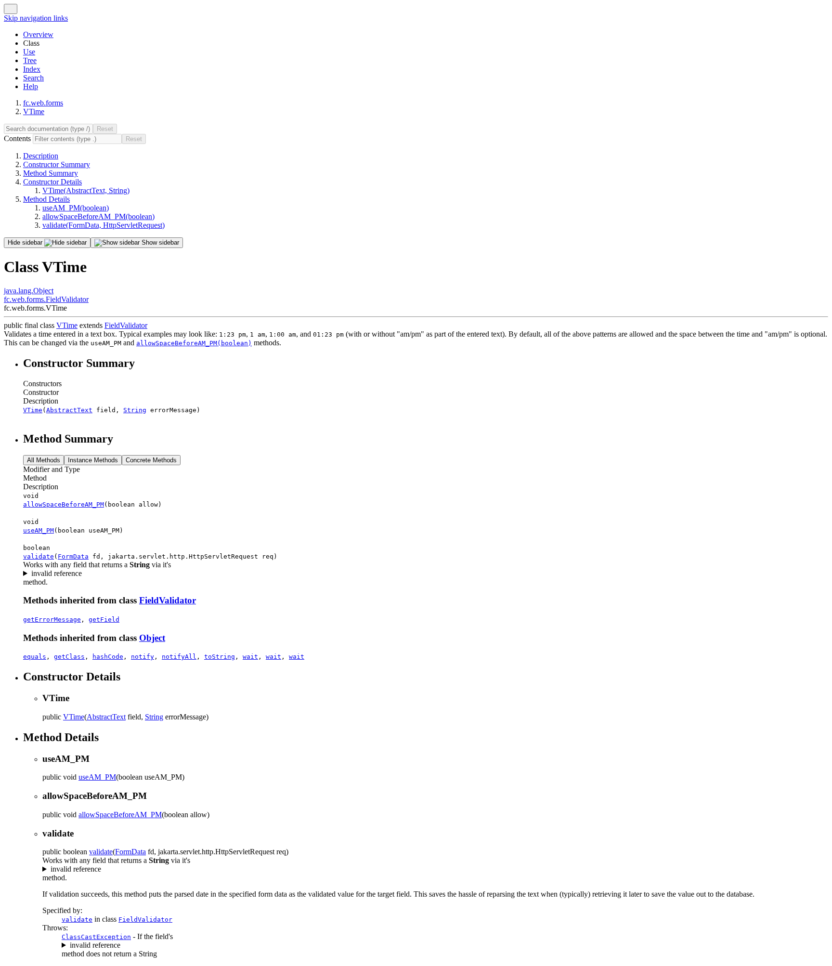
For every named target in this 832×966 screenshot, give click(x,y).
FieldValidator (125, 325)
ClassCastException (96, 936)
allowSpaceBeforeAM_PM (63, 504)
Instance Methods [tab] (93, 460)
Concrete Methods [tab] (151, 460)
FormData (73, 556)
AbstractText (69, 410)
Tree (30, 60)
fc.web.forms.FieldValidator (46, 299)
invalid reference (56, 573)
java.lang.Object (28, 291)
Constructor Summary (56, 164)
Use (29, 52)
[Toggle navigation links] (10, 9)
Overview (38, 34)
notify (142, 656)
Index (31, 69)
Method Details (46, 199)
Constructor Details (52, 182)
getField (104, 619)
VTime (33, 111)
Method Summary (50, 173)
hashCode (107, 656)
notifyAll (179, 656)
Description (40, 156)
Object (152, 638)
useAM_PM (38, 530)
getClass (69, 656)
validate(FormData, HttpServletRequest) (103, 225)
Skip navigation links (36, 18)
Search (33, 78)
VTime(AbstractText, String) (86, 190)
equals (34, 656)
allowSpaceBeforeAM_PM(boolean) (98, 216)
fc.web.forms (43, 103)
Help (30, 86)
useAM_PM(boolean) (75, 208)
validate (38, 556)
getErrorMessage (52, 619)
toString (219, 656)
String (134, 410)
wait (250, 656)
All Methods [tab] (43, 460)
